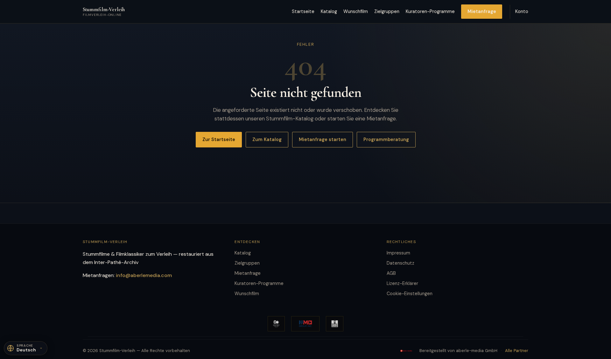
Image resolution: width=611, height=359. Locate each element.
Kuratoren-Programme (430, 11)
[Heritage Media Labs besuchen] (276, 323)
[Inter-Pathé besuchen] (335, 323)
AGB (391, 273)
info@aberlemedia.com (144, 275)
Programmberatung (386, 139)
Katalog (329, 11)
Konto (521, 11)
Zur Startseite (218, 139)
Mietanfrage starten (322, 139)
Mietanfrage (481, 11)
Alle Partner (516, 350)
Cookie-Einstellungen (409, 293)
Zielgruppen (386, 11)
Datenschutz (400, 263)
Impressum (398, 253)
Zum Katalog (267, 139)
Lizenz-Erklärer (402, 283)
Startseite (303, 11)
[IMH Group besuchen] (305, 323)
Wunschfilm (355, 11)
